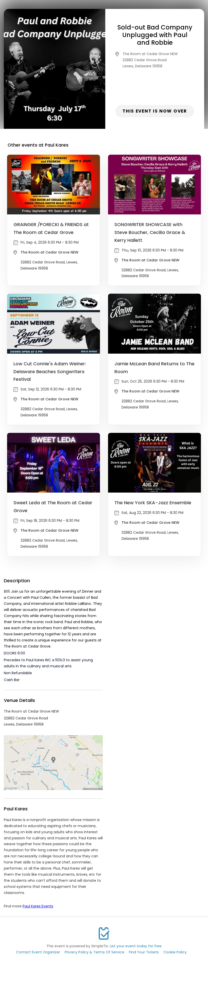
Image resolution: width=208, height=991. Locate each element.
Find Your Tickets (144, 952)
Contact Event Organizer (38, 952)
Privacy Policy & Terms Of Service (94, 952)
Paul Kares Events (38, 906)
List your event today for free (136, 946)
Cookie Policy (175, 952)
